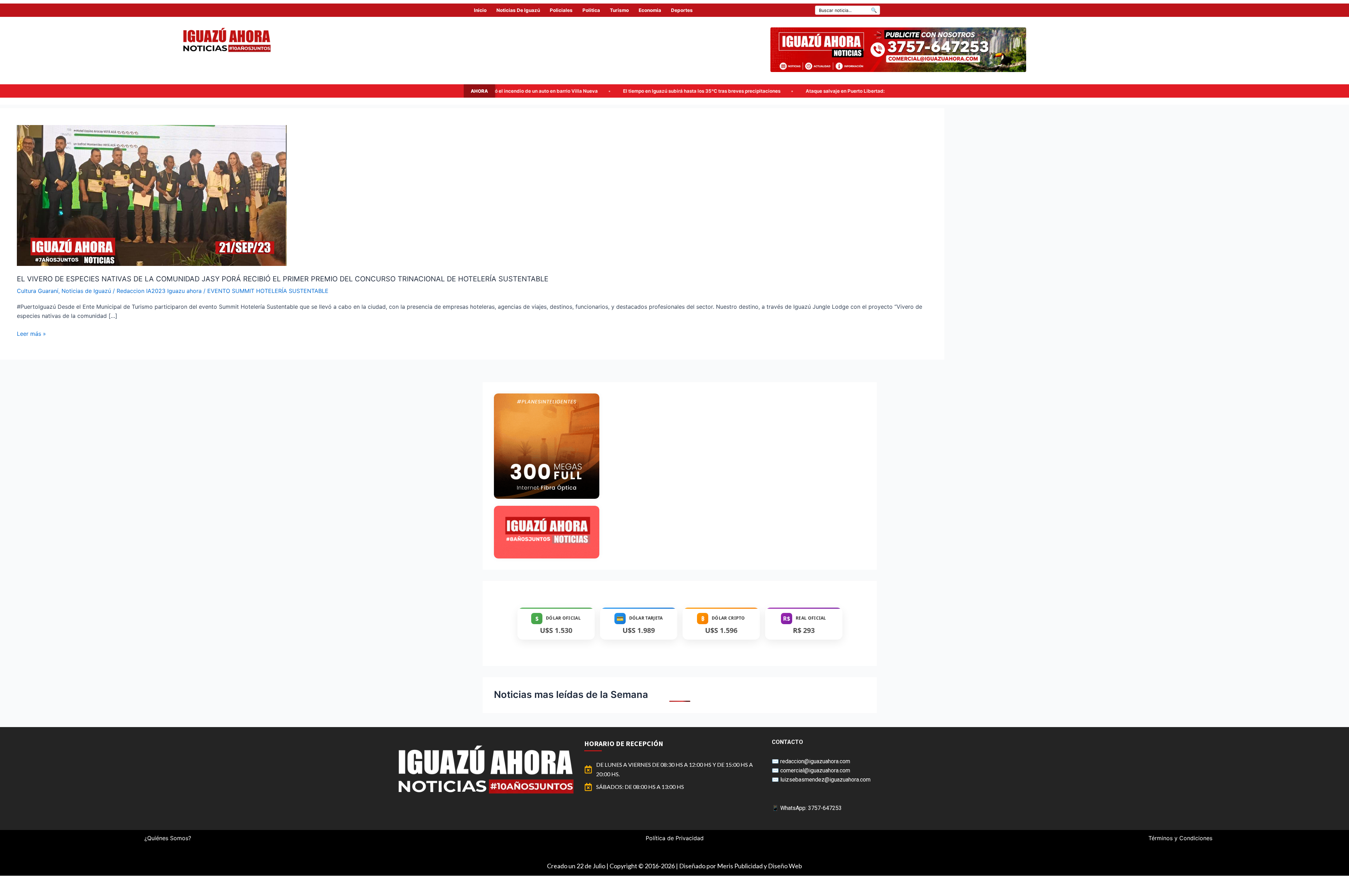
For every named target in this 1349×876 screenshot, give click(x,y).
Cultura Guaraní (37, 290)
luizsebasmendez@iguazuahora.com (825, 779)
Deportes (682, 10)
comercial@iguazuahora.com (815, 770)
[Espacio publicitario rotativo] (898, 49)
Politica (591, 10)
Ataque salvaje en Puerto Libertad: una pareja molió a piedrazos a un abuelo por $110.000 (758, 91)
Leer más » (31, 333)
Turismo (619, 10)
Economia (650, 10)
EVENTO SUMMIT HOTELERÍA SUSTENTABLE (267, 290)
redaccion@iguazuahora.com (815, 761)
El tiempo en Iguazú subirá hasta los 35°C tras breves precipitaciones (552, 91)
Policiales (561, 10)
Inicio (480, 10)
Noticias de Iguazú (518, 10)
